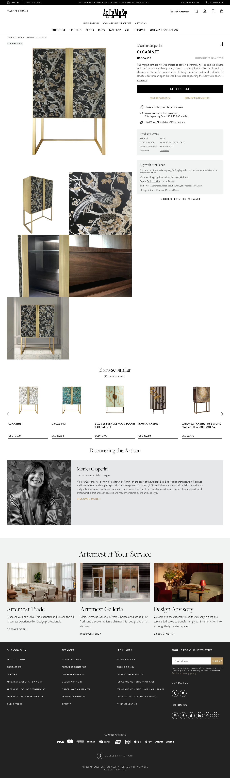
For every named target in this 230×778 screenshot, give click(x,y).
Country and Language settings (137, 696)
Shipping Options (179, 177)
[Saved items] (213, 11)
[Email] (183, 693)
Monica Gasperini (149, 45)
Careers (12, 674)
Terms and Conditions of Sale (136, 681)
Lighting (75, 30)
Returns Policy (172, 190)
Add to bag (180, 89)
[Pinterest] (207, 715)
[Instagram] (175, 715)
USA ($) (15, 2)
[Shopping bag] (221, 11)
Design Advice (153, 181)
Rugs (101, 30)
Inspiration (91, 23)
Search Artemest (180, 12)
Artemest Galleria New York (24, 681)
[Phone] (175, 693)
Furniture (59, 30)
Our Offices (14, 704)
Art (127, 30)
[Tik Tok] (191, 715)
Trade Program (16, 11)
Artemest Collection (164, 30)
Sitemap (66, 704)
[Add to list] (221, 44)
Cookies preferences (130, 674)
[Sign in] (204, 11)
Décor (90, 30)
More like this (116, 376)
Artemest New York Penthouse (26, 689)
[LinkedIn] (199, 715)
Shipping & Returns (74, 696)
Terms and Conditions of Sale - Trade (141, 689)
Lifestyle (139, 30)
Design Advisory (72, 681)
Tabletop (115, 30)
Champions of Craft (117, 23)
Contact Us (216, 2)
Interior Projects (73, 674)
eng (33, 2)
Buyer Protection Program (189, 185)
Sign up (217, 660)
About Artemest (190, 2)
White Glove (156, 122)
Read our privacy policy (184, 673)
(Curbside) (182, 116)
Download (164, 150)
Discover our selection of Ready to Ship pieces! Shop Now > (114, 2)
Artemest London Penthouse (25, 696)
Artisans (141, 23)
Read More (142, 80)
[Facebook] (183, 715)
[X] (215, 715)
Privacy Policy (126, 659)
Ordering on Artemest (76, 689)
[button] (222, 414)
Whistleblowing (127, 704)
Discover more (88, 499)
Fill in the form (178, 122)
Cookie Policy (125, 667)
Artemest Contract (74, 667)
